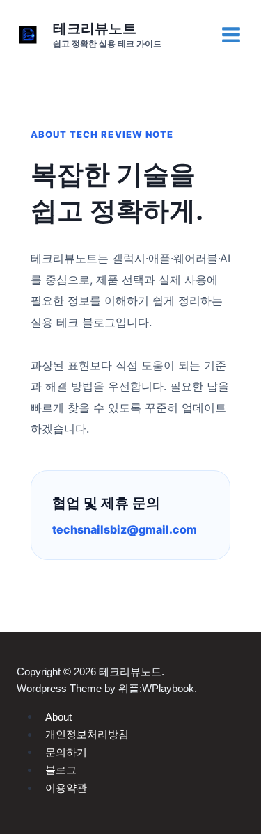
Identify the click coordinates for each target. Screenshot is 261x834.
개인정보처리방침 (87, 734)
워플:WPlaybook (156, 688)
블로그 (61, 770)
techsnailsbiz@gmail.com (124, 529)
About (58, 716)
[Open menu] (230, 34)
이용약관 (66, 788)
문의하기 (66, 751)
